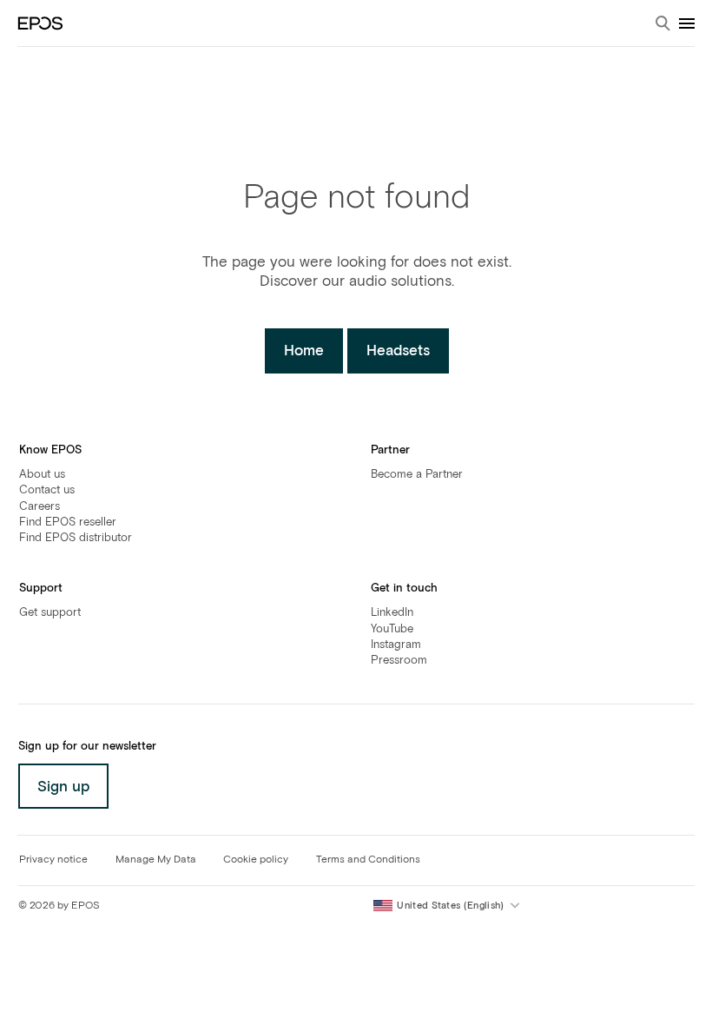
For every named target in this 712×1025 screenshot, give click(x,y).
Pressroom (399, 660)
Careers (39, 506)
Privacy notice (53, 860)
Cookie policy (255, 860)
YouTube (392, 629)
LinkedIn (392, 612)
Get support (50, 612)
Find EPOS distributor (75, 538)
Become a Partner (417, 474)
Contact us (47, 490)
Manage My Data (155, 860)
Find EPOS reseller (67, 522)
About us (42, 474)
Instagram (396, 645)
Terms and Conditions (368, 860)
